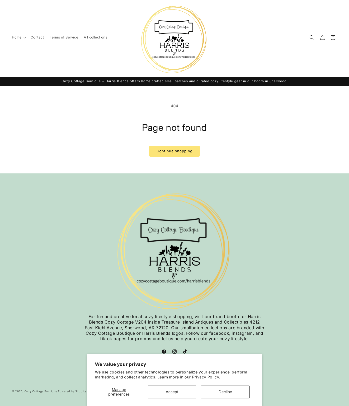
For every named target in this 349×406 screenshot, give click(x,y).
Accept (172, 391)
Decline (225, 391)
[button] (18, 37)
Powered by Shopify (72, 391)
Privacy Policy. (206, 377)
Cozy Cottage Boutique (40, 391)
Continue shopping (174, 151)
